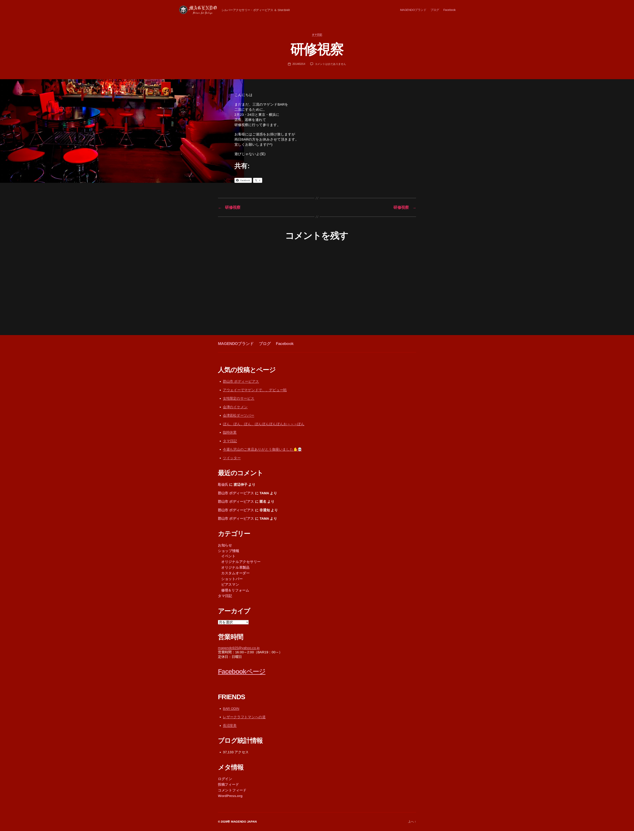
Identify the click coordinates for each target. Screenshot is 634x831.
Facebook (449, 10)
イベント (228, 556)
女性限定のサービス (238, 398)
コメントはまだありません (330, 64)
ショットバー (232, 579)
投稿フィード (228, 784)
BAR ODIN (231, 708)
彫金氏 (223, 484)
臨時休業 (230, 432)
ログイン (225, 779)
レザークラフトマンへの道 (244, 717)
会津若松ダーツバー (238, 415)
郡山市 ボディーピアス (241, 381)
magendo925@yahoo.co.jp (239, 648)
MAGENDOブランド (413, 10)
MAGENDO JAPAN (244, 821)
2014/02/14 (298, 64)
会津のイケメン (235, 407)
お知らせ (225, 545)
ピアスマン (230, 584)
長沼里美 (230, 725)
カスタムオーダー (235, 573)
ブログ (434, 10)
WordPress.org (230, 796)
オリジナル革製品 (235, 567)
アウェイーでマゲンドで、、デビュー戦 (255, 390)
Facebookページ (241, 671)
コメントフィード (232, 790)
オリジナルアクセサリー (241, 562)
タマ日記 (317, 34)
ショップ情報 (228, 551)
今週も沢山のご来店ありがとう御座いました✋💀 (262, 449)
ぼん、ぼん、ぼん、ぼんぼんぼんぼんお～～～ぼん (263, 424)
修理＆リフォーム (235, 590)
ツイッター (232, 458)
